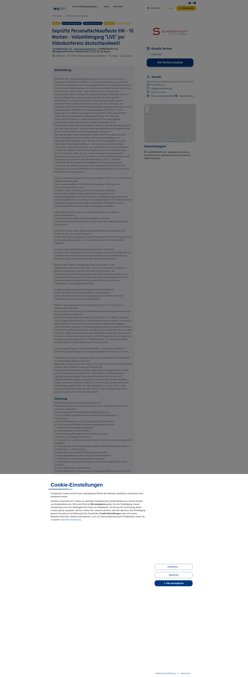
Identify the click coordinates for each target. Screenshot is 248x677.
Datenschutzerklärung (70, 520)
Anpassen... (173, 566)
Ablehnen (174, 575)
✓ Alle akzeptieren (174, 583)
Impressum (185, 673)
